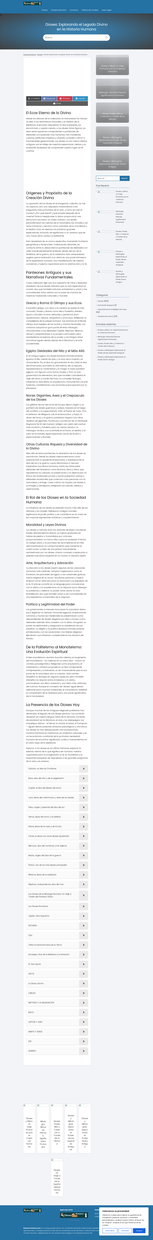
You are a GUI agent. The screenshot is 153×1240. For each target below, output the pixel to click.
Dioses (45, 10)
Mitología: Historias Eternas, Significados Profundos (109, 338)
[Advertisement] (57, 73)
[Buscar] (105, 36)
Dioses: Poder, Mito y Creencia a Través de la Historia (111, 344)
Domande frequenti (106, 305)
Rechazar (125, 1231)
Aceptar (139, 1231)
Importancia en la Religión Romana (112, 309)
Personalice (109, 1231)
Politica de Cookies (90, 10)
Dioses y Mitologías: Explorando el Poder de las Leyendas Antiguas (111, 351)
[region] (124, 1221)
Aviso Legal (106, 10)
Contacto (74, 10)
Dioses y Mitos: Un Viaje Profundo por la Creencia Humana (113, 331)
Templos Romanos (105, 316)
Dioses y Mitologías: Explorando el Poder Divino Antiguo (111, 358)
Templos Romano (58, 10)
